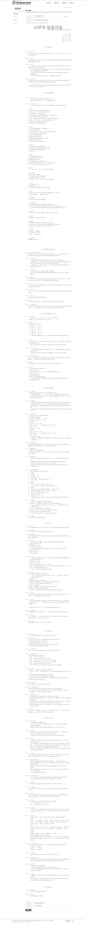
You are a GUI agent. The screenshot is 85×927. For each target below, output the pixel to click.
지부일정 (15, 20)
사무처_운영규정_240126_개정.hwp (41, 20)
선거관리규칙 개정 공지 (38, 905)
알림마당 (56, 3)
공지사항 (16, 13)
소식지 (15, 23)
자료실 (71, 3)
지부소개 (48, 3)
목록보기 (28, 910)
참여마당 (64, 3)
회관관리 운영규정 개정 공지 (39, 903)
